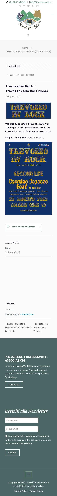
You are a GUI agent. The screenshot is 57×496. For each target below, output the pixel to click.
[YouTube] (33, 5)
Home (25, 47)
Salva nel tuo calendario (23, 227)
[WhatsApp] (19, 5)
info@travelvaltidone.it (41, 2)
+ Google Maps (27, 314)
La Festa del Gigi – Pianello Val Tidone (42, 327)
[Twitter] (28, 5)
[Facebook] (24, 5)
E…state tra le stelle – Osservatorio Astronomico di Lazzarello (18, 327)
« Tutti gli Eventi (14, 66)
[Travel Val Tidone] (28, 20)
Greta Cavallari (37, 486)
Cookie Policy (36, 491)
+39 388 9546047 (17, 2)
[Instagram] (37, 5)
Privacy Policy (24, 443)
